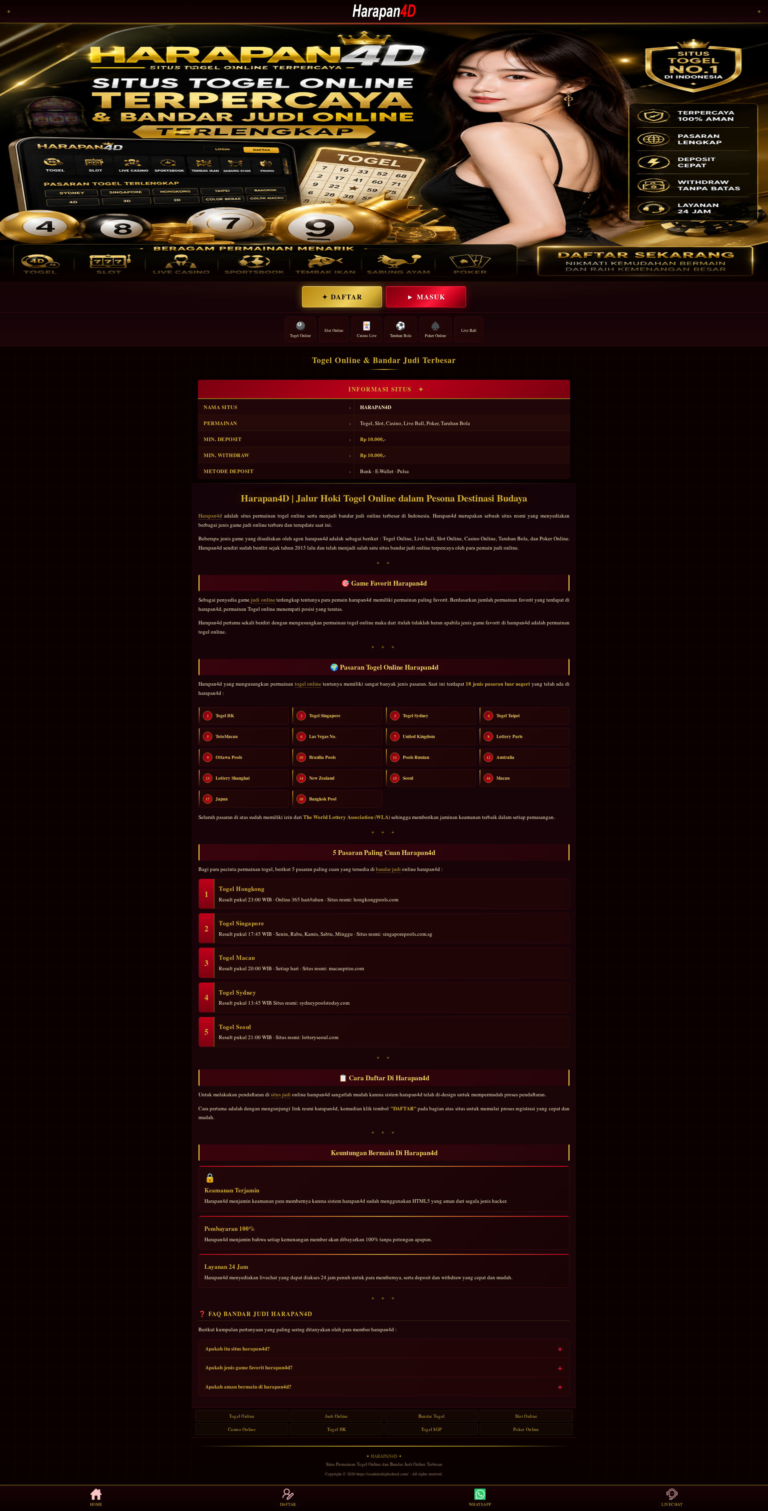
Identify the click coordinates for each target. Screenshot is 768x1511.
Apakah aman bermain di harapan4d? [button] (248, 1386)
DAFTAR (288, 1504)
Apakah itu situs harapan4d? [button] (237, 1348)
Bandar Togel (431, 1416)
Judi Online (336, 1416)
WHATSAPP (480, 1504)
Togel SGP (431, 1429)
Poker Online (526, 1429)
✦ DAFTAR (342, 297)
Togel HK (336, 1429)
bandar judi (388, 869)
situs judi (281, 1094)
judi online (263, 599)
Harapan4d (210, 515)
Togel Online (242, 1416)
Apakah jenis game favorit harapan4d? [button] (249, 1367)
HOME (96, 1504)
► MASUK (426, 297)
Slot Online (526, 1416)
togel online (308, 683)
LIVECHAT (672, 1504)
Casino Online (242, 1429)
